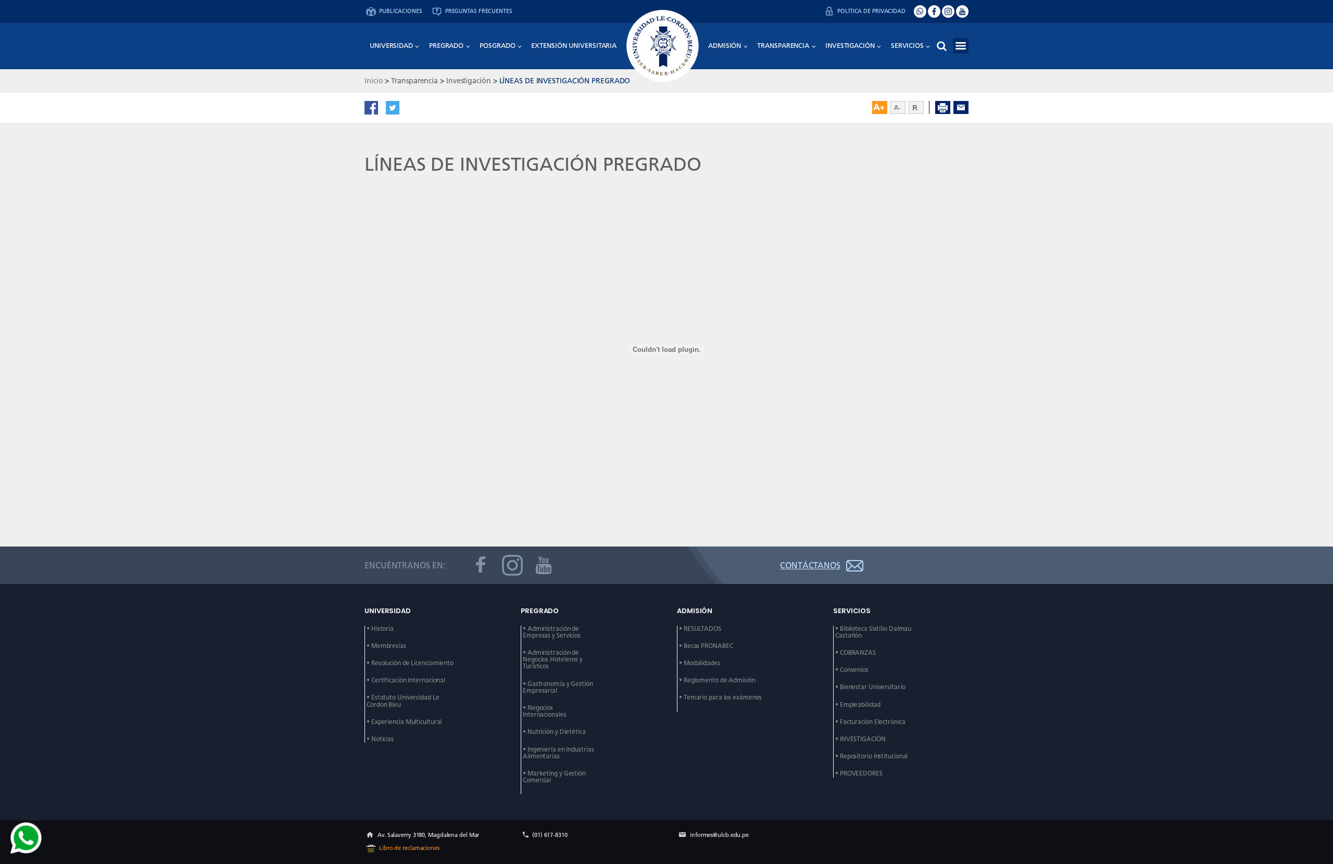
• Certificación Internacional (406, 680)
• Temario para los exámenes (720, 697)
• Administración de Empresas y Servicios (552, 632)
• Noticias (380, 739)
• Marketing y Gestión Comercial (555, 777)
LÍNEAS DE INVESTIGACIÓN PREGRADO (565, 81)
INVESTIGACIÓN (850, 45)
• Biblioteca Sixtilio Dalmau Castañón (874, 632)
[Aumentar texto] (879, 107)
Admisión (724, 45)
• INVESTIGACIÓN (860, 739)
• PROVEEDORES (859, 773)
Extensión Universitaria (574, 45)
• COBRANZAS (855, 653)
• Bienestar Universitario (870, 687)
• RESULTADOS (700, 629)
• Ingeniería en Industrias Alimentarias (559, 753)
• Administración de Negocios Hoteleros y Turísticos (553, 660)
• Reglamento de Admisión (717, 680)
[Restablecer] (919, 107)
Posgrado (497, 45)
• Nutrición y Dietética (554, 732)
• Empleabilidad (858, 705)
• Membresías (386, 646)
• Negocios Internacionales (545, 711)
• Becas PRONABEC (706, 646)
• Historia (380, 629)
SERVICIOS (907, 45)
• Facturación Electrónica (870, 722)
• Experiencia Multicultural (404, 722)
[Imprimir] (942, 107)
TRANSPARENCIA (783, 45)
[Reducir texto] (898, 107)
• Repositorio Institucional (871, 756)
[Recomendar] (961, 107)
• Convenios (852, 670)
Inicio (373, 81)
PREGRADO (446, 45)
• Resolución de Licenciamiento (410, 663)
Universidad (391, 45)
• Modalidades (699, 663)
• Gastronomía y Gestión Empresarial (559, 687)
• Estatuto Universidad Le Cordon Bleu (404, 701)
